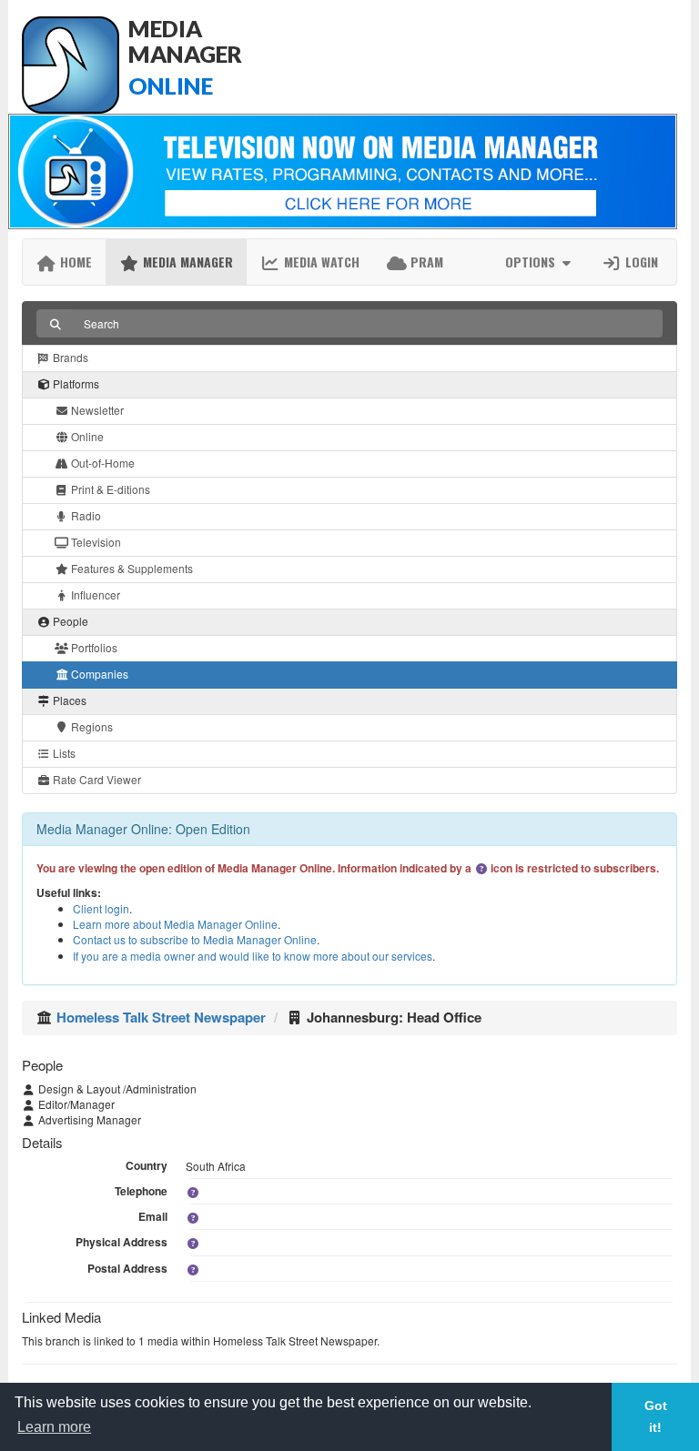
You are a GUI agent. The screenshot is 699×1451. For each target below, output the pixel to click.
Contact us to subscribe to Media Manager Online (195, 939)
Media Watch (320, 261)
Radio (84, 515)
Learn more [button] (54, 1427)
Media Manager (186, 261)
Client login (101, 908)
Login (640, 261)
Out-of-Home (101, 462)
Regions (90, 726)
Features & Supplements (130, 568)
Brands (69, 357)
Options (532, 261)
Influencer (94, 594)
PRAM (425, 261)
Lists (63, 753)
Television (94, 541)
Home (74, 261)
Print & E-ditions (109, 489)
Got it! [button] (655, 1416)
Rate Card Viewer (95, 779)
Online (86, 436)
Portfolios (92, 647)
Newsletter (96, 410)
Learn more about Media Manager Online (175, 924)
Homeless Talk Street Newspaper (161, 1017)
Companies (98, 673)
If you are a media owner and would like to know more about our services (252, 955)
